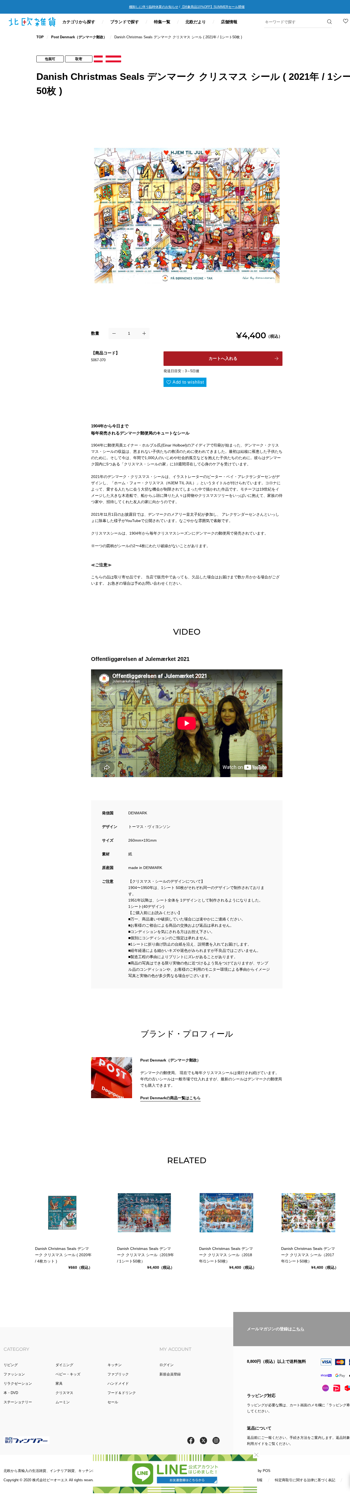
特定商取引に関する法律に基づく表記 (305, 1480)
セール (112, 1402)
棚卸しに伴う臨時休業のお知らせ (153, 7)
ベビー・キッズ (68, 1374)
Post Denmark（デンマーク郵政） (79, 37)
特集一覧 (162, 21)
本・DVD (11, 1393)
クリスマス (64, 1393)
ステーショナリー (18, 1402)
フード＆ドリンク (121, 1393)
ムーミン (63, 1402)
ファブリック (118, 1374)
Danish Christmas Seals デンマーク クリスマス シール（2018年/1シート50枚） (226, 1254)
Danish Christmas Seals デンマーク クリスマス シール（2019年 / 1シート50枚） (145, 1254)
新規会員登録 (170, 1374)
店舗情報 (229, 21)
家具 (59, 1383)
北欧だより (195, 21)
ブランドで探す (124, 21)
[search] (294, 22)
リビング (11, 1365)
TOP (40, 37)
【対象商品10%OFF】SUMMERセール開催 (213, 7)
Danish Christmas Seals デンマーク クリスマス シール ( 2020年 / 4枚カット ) (63, 1254)
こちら (298, 1328)
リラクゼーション (18, 1383)
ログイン (166, 1365)
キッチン (114, 1365)
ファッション (14, 1374)
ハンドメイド (118, 1383)
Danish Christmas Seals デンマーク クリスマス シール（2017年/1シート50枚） (308, 1254)
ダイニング (64, 1365)
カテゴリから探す (78, 21)
